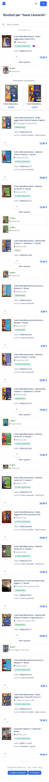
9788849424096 (25, 526)
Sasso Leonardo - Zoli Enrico (32, 495)
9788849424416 (25, 674)
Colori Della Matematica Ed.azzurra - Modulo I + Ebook (29, 321)
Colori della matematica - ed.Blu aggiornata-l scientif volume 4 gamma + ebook (30, 118)
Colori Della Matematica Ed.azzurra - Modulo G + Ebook (29, 661)
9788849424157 (25, 709)
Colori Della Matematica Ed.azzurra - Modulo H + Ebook (29, 287)
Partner (34, 767)
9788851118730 (25, 743)
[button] (36, 3)
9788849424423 (25, 300)
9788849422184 (25, 369)
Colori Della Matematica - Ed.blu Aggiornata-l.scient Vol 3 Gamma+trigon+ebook (27, 37)
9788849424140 (25, 132)
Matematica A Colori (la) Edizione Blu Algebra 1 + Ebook (29, 581)
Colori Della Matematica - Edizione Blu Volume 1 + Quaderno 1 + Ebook (29, 242)
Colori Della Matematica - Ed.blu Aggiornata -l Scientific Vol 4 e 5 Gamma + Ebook (27, 695)
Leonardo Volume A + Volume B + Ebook (28, 730)
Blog (40, 767)
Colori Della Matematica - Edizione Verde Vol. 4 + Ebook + (28, 435)
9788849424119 (25, 51)
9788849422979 (25, 492)
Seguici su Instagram (18, 773)
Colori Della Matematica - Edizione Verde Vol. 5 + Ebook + (28, 547)
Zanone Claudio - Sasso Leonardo (34, 135)
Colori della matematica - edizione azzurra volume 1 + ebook (28, 355)
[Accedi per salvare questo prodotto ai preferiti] (17, 56)
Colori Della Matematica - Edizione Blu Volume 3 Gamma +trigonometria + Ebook (29, 616)
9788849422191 (25, 166)
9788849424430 (25, 334)
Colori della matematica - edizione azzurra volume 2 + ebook (28, 153)
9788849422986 (25, 448)
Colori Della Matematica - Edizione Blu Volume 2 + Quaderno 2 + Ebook (29, 390)
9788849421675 (25, 403)
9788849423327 (25, 201)
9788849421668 (25, 255)
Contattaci (35, 773)
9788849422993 (25, 561)
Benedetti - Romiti (28, 746)
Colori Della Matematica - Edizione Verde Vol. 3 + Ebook (28, 187)
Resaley (19, 767)
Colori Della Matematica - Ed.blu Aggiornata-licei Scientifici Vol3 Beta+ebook (27, 513)
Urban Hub (21, 42)
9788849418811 (25, 595)
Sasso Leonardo (27, 169)
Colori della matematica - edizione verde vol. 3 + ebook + (28, 478)
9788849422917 (25, 629)
